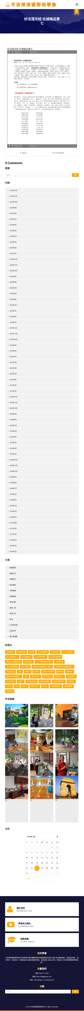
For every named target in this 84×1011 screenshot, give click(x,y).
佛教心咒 (13, 573)
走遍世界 (13, 631)
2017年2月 (13, 529)
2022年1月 (13, 322)
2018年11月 (13, 465)
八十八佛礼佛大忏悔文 (44, 662)
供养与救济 (28, 662)
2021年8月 (13, 351)
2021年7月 (13, 357)
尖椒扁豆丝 (10, 671)
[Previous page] (9, 52)
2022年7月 (13, 288)
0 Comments (59, 153)
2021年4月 (13, 374)
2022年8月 (13, 282)
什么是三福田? (68, 652)
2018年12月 (13, 460)
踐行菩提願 (13, 636)
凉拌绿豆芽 (59, 662)
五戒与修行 (55, 652)
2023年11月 (13, 196)
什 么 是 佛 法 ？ (12, 657)
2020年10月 (13, 408)
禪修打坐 (13, 613)
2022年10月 (13, 271)
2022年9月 (13, 276)
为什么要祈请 (42, 652)
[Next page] (12, 52)
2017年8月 (13, 523)
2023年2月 (13, 248)
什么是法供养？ (40, 657)
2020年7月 (13, 425)
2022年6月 (13, 294)
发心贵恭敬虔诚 (12, 667)
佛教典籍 (13, 568)
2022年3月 (13, 311)
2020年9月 (13, 414)
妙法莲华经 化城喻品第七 (64, 667)
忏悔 (19, 671)
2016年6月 (13, 546)
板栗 (26, 676)
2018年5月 (13, 500)
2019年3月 (13, 443)
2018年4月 (13, 506)
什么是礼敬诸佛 (55, 657)
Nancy (24, 153)
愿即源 (36, 671)
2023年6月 (13, 225)
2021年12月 (13, 328)
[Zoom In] (27, 52)
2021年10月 (13, 339)
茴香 (16, 686)
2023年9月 (13, 208)
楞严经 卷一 (36, 676)
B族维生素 (10, 652)
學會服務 (13, 596)
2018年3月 (13, 511)
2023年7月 (13, 219)
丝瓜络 (31, 652)
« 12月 (28, 878)
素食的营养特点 (58, 681)
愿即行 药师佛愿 (48, 671)
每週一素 (13, 608)
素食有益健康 (44, 681)
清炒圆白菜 (71, 676)
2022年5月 (13, 299)
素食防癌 (71, 681)
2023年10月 (13, 202)
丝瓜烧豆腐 (21, 652)
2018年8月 (13, 483)
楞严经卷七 (47, 676)
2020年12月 (13, 397)
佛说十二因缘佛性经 (13, 662)
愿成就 (60, 671)
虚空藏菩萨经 (55, 686)
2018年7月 (13, 488)
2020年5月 (13, 437)
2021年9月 (13, 345)
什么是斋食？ (26, 657)
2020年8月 (13, 420)
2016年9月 (13, 540)
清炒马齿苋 (10, 681)
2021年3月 (13, 380)
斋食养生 (69, 671)
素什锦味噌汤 (31, 681)
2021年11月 (13, 334)
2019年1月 (13, 454)
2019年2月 (13, 448)
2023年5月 (13, 231)
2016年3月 (13, 551)
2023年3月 (13, 242)
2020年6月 (13, 431)
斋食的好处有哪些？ (13, 676)
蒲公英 (45, 686)
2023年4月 (13, 236)
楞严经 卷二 (59, 676)
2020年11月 (13, 402)
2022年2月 (13, 316)
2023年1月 (13, 253)
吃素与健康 (25, 667)
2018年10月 (13, 471)
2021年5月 (13, 368)
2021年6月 (13, 362)
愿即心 (27, 671)
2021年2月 (13, 385)
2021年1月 (13, 391)
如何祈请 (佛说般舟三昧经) (42, 667)
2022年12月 (13, 259)
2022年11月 (13, 265)
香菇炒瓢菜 (68, 686)
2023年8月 (13, 213)
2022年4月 (13, 305)
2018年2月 (13, 517)
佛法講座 (13, 585)
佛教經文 (13, 579)
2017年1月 (13, 534)
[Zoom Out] (24, 52)
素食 (11, 619)
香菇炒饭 (10, 691)
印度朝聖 (13, 591)
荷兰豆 (24, 686)
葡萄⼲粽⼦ (35, 686)
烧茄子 (20, 681)
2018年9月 (13, 477)
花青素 (9, 686)
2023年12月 (13, 190)
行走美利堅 (13, 625)
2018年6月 (13, 494)
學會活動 (13, 602)
